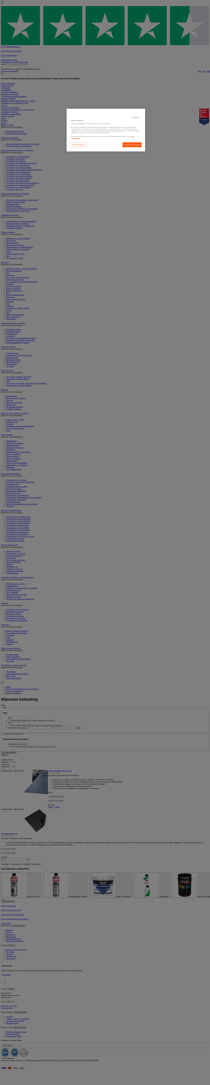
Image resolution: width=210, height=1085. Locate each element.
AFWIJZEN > (136, 117)
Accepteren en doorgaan (132, 145)
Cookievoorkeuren (78, 145)
